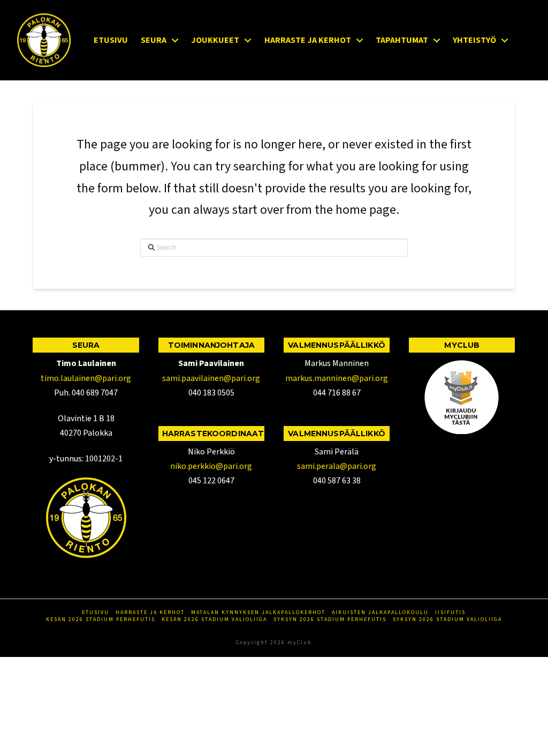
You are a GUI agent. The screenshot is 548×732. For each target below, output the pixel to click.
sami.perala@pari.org (336, 466)
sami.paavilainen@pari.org (211, 378)
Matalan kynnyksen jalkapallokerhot (258, 612)
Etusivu (95, 612)
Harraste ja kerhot (150, 612)
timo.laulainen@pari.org (86, 378)
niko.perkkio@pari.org (211, 466)
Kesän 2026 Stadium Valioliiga (214, 619)
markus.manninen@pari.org (336, 378)
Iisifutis (450, 612)
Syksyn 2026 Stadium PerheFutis (329, 619)
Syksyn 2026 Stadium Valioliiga (447, 619)
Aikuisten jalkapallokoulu (380, 612)
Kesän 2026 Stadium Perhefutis (100, 619)
